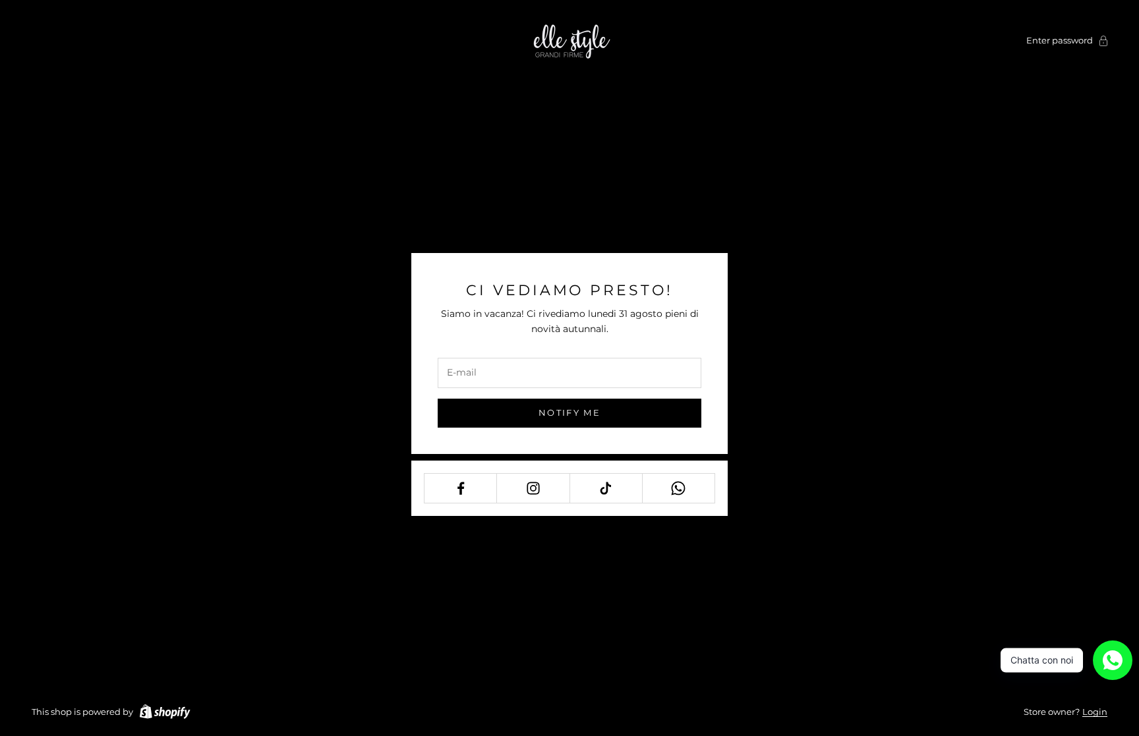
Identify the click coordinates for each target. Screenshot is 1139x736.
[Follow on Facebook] (460, 488)
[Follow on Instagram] (533, 488)
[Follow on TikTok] (606, 488)
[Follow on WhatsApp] (679, 488)
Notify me (569, 412)
